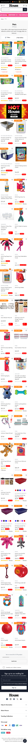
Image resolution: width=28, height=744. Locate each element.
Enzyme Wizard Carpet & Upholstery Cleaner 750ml (6, 197)
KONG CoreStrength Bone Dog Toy (20, 404)
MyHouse (3, 431)
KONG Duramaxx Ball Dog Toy (6, 348)
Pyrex (2, 315)
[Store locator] (24, 5)
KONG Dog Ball (4, 640)
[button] (7, 37)
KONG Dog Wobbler (19, 287)
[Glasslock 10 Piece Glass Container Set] (7, 214)
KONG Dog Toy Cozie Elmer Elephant (5, 554)
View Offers (22, 1)
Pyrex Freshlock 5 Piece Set (20, 347)
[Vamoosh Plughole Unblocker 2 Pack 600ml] (21, 600)
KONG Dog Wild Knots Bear (6, 462)
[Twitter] (17, 699)
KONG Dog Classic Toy (20, 197)
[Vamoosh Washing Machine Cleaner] (21, 154)
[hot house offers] (14, 111)
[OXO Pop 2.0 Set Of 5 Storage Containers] (21, 306)
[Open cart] (26, 5)
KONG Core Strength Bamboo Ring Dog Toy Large (7, 613)
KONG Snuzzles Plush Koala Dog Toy (5, 404)
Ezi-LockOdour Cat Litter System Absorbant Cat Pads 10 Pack (20, 60)
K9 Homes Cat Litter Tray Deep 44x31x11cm (20, 496)
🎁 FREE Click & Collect (12, 1)
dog (20, 31)
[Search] (25, 9)
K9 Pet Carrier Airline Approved (5, 166)
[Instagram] (10, 699)
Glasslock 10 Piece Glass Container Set (6, 227)
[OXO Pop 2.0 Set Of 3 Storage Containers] (7, 480)
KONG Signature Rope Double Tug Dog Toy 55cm (6, 583)
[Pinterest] (14, 699)
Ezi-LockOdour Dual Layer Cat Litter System (6, 93)
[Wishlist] (4, 5)
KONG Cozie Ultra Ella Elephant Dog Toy (20, 554)
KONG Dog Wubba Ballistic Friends (21, 257)
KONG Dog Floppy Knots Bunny (6, 257)
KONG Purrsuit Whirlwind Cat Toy (20, 462)
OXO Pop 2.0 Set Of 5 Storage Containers (19, 318)
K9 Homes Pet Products (6, 135)
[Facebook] (7, 699)
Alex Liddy (17, 373)
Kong (16, 195)
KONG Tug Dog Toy (5, 375)
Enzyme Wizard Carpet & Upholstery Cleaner (6, 288)
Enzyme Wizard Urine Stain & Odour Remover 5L (21, 138)
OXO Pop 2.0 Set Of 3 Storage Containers (5, 493)
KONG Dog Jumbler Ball (20, 582)
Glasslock (3, 224)
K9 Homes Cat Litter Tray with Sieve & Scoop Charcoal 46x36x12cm (6, 138)
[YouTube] (21, 699)
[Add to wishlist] (12, 42)
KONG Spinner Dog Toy (20, 640)
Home (2, 19)
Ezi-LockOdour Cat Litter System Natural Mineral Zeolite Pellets (6, 60)
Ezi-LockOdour (4, 58)
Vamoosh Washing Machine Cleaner (21, 166)
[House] (14, 5)
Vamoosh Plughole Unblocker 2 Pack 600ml (20, 613)
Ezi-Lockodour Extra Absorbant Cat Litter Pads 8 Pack (20, 93)
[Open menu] (1, 5)
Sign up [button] (14, 687)
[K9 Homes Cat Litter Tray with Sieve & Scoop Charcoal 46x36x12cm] (7, 126)
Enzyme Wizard (18, 135)
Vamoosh (17, 163)
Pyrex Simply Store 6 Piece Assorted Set (20, 433)
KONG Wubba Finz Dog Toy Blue (21, 227)
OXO (16, 315)
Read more (14, 33)
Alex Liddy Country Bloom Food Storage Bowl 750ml (20, 376)
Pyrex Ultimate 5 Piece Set (6, 317)
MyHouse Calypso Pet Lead (6, 433)
